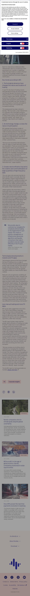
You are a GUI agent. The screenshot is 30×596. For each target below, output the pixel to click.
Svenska (10, 4)
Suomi (13, 4)
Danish (3, 4)
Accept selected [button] (15, 28)
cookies (11, 18)
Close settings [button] (14, 33)
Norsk (6, 4)
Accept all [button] (15, 24)
